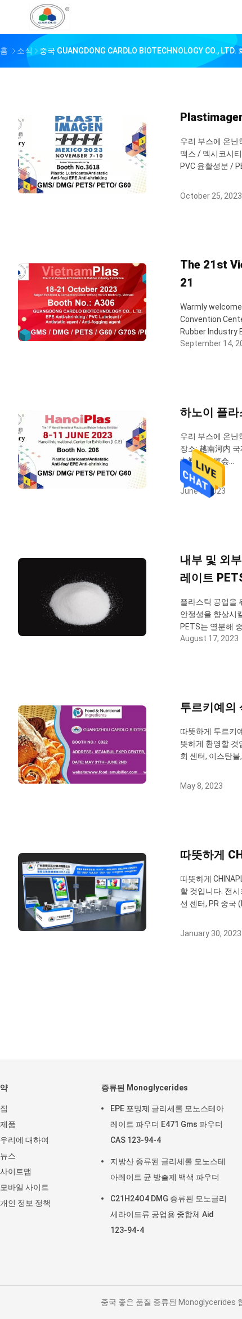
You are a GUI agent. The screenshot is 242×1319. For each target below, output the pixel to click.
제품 (8, 1124)
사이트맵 (16, 1171)
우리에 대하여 (24, 1139)
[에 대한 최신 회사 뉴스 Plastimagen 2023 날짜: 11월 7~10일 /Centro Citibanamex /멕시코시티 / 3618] (82, 190)
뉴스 (8, 1155)
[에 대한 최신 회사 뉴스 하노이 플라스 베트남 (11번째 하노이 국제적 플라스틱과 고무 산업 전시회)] (82, 485)
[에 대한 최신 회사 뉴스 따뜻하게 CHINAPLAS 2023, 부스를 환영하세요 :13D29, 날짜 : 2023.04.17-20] (82, 928)
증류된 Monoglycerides (144, 1087)
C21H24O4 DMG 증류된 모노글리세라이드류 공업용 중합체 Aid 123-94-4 (168, 1214)
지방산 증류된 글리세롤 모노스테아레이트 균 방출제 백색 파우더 (168, 1169)
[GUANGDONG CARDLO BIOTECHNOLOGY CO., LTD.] (49, 16)
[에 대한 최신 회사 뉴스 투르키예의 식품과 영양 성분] (82, 780)
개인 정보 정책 (25, 1203)
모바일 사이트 (24, 1187)
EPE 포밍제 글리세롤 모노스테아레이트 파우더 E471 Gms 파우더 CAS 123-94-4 (167, 1124)
